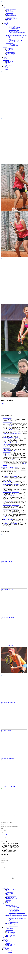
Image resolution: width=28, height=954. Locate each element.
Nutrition (8, 50)
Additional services (10, 52)
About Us (5, 7)
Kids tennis (3, 858)
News (4, 66)
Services (5, 47)
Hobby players (9, 43)
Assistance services (10, 53)
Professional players (10, 24)
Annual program (13, 26)
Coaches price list (13, 44)
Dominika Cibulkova (11, 9)
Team (4, 57)
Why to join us (9, 14)
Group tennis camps (13, 28)
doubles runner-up (17, 433)
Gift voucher (9, 65)
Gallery (8, 20)
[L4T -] (2, 1)
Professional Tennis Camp (15, 27)
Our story (8, 10)
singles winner (6, 448)
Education (8, 56)
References (8, 19)
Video (7, 22)
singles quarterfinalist (8, 437)
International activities (11, 15)
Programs (5, 23)
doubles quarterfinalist (8, 459)
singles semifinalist (7, 433)
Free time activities (10, 54)
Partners (8, 62)
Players (5, 58)
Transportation (9, 48)
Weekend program (13, 31)
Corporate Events (10, 61)
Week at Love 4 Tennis (11, 18)
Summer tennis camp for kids (15, 40)
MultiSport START (13, 41)
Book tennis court (4, 860)
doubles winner (14, 476)
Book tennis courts (13, 45)
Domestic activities (10, 17)
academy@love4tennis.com (9, 4)
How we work (9, 13)
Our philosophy (9, 11)
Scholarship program (14, 30)
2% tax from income (11, 64)
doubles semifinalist (7, 422)
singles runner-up (7, 418)
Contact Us (6, 67)
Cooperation (6, 60)
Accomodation (9, 49)
